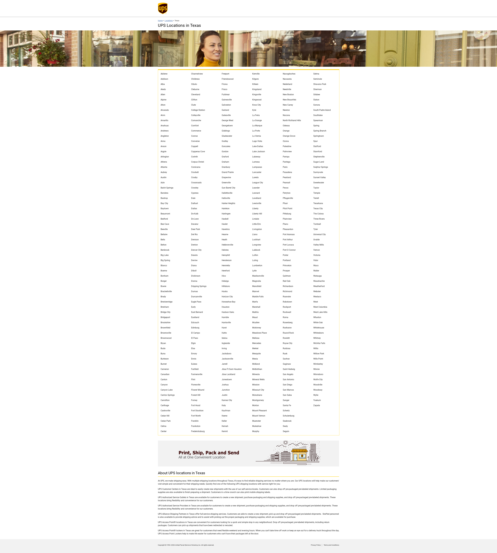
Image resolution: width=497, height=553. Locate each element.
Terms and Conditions (331, 545)
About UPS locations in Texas (181, 473)
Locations (169, 21)
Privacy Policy (316, 545)
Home (160, 21)
